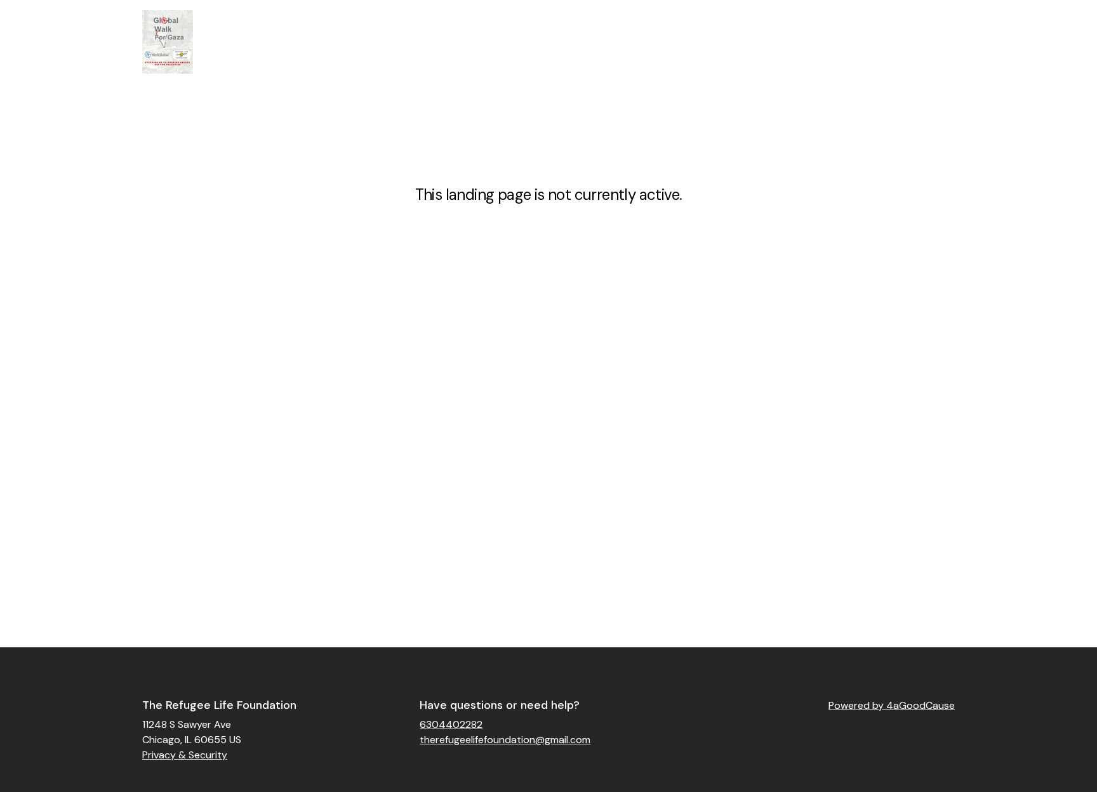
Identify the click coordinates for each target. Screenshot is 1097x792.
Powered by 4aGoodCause (891, 705)
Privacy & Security (184, 755)
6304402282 (451, 724)
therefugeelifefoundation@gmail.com (505, 739)
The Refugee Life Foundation (219, 705)
